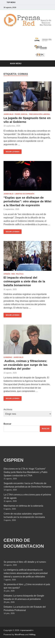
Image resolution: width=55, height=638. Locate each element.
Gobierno (8, 357)
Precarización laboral (39, 114)
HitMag (32, 634)
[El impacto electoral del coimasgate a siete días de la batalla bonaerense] (27, 256)
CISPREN (13, 460)
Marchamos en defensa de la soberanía (23, 506)
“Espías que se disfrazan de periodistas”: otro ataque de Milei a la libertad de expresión (27, 201)
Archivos (8, 409)
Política (19, 274)
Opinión (7, 274)
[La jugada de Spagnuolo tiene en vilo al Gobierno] (27, 96)
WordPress (20, 634)
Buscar (7, 424)
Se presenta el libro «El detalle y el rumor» (25, 562)
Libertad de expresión (24, 194)
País (13, 274)
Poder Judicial (21, 114)
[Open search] (48, 63)
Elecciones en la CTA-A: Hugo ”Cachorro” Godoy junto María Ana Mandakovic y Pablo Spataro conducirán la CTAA (25, 472)
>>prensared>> (26, 630)
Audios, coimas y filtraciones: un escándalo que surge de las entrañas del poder (26, 364)
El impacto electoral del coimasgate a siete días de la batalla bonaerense (24, 281)
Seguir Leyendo (11, 151)
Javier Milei (8, 114)
